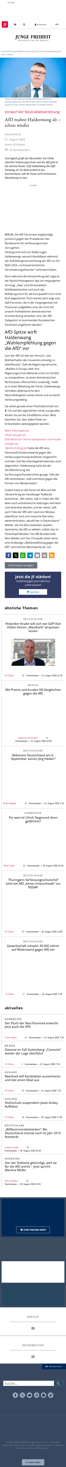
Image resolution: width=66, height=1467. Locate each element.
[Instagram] (36, 1395)
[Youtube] (29, 1395)
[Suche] (58, 1383)
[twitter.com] (22, 1395)
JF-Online (9, 675)
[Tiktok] (50, 1395)
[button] (15, 24)
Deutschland (13, 134)
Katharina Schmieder (27, 738)
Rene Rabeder (9, 803)
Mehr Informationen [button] (17, 430)
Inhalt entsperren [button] (15, 435)
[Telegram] (43, 1395)
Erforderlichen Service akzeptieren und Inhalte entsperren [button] (33, 441)
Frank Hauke (11, 1037)
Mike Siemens (11, 1181)
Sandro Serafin (12, 1147)
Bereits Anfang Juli (16, 448)
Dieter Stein (9, 865)
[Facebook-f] (15, 1395)
